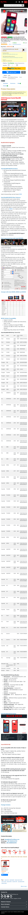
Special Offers (4, 883)
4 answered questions (17, 44)
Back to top (23, 886)
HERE (20, 194)
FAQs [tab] (19, 83)
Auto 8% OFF (15, 881)
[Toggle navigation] (19, 2)
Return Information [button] (5, 904)
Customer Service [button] (5, 907)
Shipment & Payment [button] (6, 901)
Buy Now (17, 68)
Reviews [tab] (5, 85)
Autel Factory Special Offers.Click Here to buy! (10, 54)
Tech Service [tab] (12, 83)
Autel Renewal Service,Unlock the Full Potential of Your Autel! (13, 57)
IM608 (11, 209)
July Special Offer (21, 881)
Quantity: (5, 65)
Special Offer (9, 881)
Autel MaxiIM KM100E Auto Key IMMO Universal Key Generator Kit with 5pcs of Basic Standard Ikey (4, 870)
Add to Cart (12, 72)
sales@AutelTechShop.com (12, 894)
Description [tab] (5, 83)
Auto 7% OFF (4, 881)
